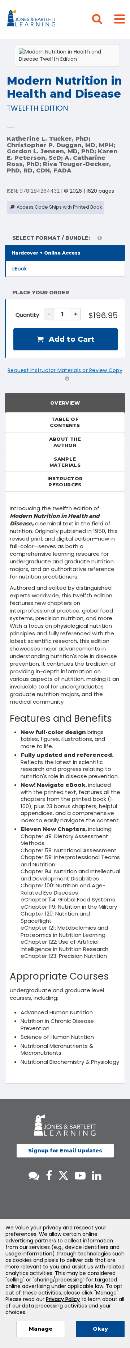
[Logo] (32, 19)
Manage (40, 1329)
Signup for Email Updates (65, 1150)
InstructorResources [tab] (65, 481)
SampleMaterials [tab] (65, 462)
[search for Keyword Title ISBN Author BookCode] (103, 19)
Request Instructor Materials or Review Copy (65, 370)
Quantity (27, 315)
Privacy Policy (63, 1299)
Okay (100, 1329)
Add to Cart (71, 339)
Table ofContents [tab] (65, 422)
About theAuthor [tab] (65, 442)
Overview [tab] (65, 403)
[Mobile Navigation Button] (119, 19)
